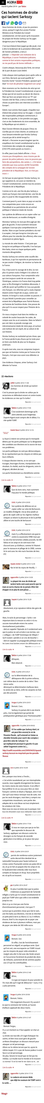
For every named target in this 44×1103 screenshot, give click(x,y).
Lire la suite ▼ (7, 480)
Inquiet (14, 599)
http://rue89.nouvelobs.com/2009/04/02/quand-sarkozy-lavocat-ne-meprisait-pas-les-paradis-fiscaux (22, 753)
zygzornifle (14, 577)
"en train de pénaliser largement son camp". (24, 84)
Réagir (4, 1093)
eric (11, 768)
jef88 (12, 383)
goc (11, 885)
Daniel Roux (14, 430)
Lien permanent (36, 402)
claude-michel (15, 564)
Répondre (28, 402)
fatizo (24, 6)
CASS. (14, 502)
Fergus (14, 702)
